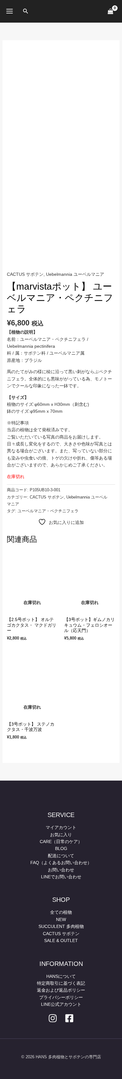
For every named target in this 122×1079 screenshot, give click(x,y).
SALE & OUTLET (61, 940)
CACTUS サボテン (25, 274)
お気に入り (61, 834)
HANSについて (61, 976)
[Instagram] (52, 1018)
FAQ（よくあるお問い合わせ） (61, 862)
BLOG (61, 848)
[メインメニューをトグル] (10, 11)
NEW (61, 919)
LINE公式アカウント (61, 1004)
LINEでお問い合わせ (61, 876)
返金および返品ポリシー (61, 990)
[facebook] (69, 1018)
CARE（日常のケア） (61, 841)
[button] (25, 11)
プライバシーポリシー (61, 997)
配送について (61, 855)
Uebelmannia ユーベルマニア (75, 274)
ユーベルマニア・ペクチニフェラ (48, 511)
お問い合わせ (61, 869)
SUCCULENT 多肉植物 (61, 926)
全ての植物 (61, 912)
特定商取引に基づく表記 (61, 983)
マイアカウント (61, 827)
